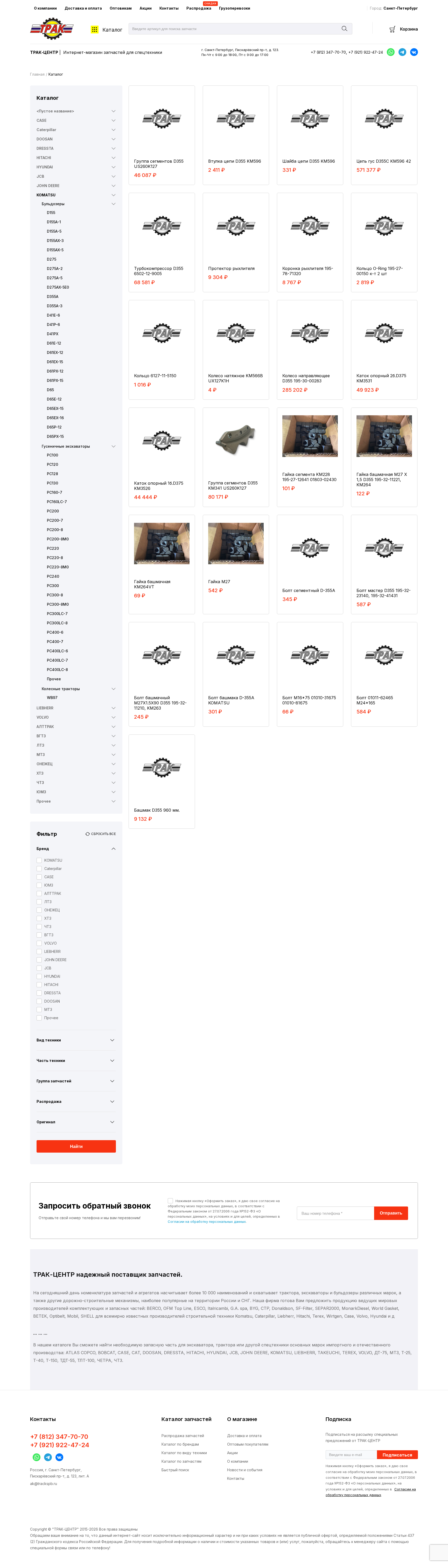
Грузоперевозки (234, 8)
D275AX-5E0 (58, 287)
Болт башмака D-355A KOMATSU (231, 700)
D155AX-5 (55, 250)
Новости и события (244, 1470)
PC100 (52, 455)
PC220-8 (55, 557)
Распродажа (200, 6)
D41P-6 (53, 324)
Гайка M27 (219, 581)
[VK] (58, 1457)
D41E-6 (53, 315)
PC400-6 (55, 632)
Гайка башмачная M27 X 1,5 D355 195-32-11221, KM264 (381, 479)
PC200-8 (55, 529)
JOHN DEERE (48, 185)
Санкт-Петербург (400, 8)
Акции (145, 8)
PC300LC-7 (57, 613)
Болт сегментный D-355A (308, 590)
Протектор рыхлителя (231, 268)
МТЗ (41, 754)
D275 (51, 259)
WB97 (52, 697)
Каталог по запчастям (181, 1461)
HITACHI (44, 157)
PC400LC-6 (57, 651)
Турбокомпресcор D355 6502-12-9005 (158, 271)
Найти (76, 1146)
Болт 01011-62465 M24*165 (374, 700)
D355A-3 (54, 306)
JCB (40, 176)
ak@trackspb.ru (43, 1483)
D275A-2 (55, 268)
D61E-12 (54, 343)
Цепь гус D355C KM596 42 (383, 161)
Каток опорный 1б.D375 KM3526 (158, 486)
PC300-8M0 (58, 604)
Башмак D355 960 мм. (157, 810)
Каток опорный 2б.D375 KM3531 (381, 378)
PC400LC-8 (57, 669)
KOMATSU (46, 195)
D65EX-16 (55, 418)
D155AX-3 (55, 240)
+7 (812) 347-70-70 (328, 52)
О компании (45, 8)
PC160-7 (54, 492)
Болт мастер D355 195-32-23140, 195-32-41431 (383, 593)
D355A (52, 296)
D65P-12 (54, 427)
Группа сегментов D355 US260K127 (159, 164)
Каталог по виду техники (184, 1453)
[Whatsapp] (389, 52)
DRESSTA (45, 148)
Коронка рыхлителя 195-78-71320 (307, 271)
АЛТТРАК (45, 726)
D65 (50, 390)
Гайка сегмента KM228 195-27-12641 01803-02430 (309, 477)
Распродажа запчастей (183, 1435)
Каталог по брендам (180, 1444)
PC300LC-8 (57, 623)
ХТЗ (40, 773)
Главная (37, 74)
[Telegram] (401, 52)
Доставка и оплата (83, 8)
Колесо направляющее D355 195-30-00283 (306, 378)
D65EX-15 (55, 408)
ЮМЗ (41, 792)
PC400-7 (55, 641)
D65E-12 (54, 399)
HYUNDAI (45, 167)
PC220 (53, 548)
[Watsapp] (35, 1457)
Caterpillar (46, 129)
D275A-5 (54, 278)
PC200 (53, 511)
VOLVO (43, 717)
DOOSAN (45, 139)
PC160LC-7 (57, 501)
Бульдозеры (53, 204)
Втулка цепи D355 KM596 (234, 161)
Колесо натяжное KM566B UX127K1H (235, 378)
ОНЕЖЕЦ (45, 764)
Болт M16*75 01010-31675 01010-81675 (309, 700)
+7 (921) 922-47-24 (365, 52)
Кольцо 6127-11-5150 (155, 375)
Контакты (169, 8)
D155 (51, 212)
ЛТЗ (40, 745)
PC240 (53, 576)
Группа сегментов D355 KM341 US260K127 (233, 485)
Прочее (54, 679)
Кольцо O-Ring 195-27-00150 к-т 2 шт (379, 271)
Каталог (112, 30)
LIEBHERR (45, 708)
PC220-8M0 (58, 567)
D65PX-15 (55, 436)
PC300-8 (55, 595)
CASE (41, 120)
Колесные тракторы (61, 689)
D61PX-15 (55, 380)
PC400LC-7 (57, 660)
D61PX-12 (55, 371)
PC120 (52, 464)
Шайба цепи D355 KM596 (308, 161)
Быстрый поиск (175, 1470)
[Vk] (413, 52)
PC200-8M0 (58, 539)
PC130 (52, 483)
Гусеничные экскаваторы (66, 446)
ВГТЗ (41, 736)
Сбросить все (103, 834)
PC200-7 (55, 520)
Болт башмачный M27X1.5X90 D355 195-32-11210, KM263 (160, 703)
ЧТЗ (40, 782)
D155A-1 (54, 222)
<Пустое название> (55, 111)
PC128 (52, 474)
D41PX (52, 334)
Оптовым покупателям (247, 1444)
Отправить (391, 1213)
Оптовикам (121, 8)
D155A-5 (54, 231)
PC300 (53, 585)
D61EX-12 (55, 352)
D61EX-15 (55, 362)
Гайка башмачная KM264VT (152, 584)
